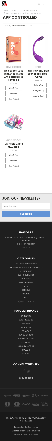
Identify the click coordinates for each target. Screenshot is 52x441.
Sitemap (26, 248)
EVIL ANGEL (26, 342)
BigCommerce (31, 427)
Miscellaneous (26, 282)
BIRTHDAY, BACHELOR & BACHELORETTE (26, 267)
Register (31, 244)
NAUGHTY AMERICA (26, 346)
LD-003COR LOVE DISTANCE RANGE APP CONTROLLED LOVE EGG (13, 75)
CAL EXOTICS (26, 316)
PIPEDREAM (26, 323)
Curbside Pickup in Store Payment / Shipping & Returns (26, 238)
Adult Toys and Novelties (26, 263)
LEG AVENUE (26, 331)
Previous (4, 438)
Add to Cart (14, 99)
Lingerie (26, 294)
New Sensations (26, 335)
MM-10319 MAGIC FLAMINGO (13, 145)
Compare (13, 93)
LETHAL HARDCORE (26, 338)
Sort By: (8, 25)
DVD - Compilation (26, 275)
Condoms (26, 290)
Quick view (13, 88)
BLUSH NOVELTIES (26, 320)
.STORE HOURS (26, 271)
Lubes (26, 297)
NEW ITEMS (26, 279)
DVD (26, 286)
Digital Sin (26, 327)
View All (26, 353)
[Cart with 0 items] (43, 3)
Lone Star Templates (31, 431)
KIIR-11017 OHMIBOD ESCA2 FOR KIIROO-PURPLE (38, 73)
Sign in (20, 244)
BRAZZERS (26, 350)
